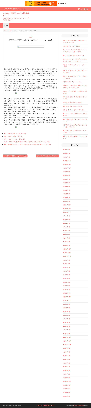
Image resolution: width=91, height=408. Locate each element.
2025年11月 (67, 164)
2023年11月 (67, 253)
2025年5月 (67, 186)
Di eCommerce (79, 405)
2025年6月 (67, 183)
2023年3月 (67, 282)
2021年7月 (67, 356)
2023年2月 (67, 286)
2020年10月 (67, 389)
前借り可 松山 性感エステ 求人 (73, 102)
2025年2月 (67, 197)
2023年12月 (67, 249)
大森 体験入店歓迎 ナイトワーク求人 (15, 133)
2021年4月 (67, 367)
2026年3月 (67, 150)
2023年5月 (67, 275)
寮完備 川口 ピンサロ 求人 (72, 46)
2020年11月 (67, 385)
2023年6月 (67, 271)
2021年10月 (67, 345)
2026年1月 (67, 157)
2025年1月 (67, 201)
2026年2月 (67, 153)
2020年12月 (67, 381)
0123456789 (8, 9)
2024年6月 (67, 227)
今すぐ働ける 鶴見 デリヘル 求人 (74, 55)
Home (6, 25)
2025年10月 (67, 168)
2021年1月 (67, 378)
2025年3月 (67, 194)
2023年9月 (67, 260)
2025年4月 (67, 190)
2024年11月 (67, 208)
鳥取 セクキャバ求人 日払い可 (13, 136)
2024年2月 (67, 242)
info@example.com (21, 9)
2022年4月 (67, 322)
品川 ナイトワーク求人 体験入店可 (14, 139)
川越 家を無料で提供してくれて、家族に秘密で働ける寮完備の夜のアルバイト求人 (27, 144)
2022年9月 (67, 304)
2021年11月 (67, 341)
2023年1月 (67, 289)
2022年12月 (67, 293)
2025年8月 (67, 175)
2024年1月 (67, 245)
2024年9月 (67, 216)
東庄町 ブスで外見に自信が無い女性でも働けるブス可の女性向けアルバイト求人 (27, 142)
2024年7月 (67, 223)
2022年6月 (67, 315)
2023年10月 (67, 256)
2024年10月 (67, 212)
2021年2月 (67, 374)
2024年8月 (67, 219)
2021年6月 (67, 359)
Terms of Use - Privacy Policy (45, 405)
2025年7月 (67, 179)
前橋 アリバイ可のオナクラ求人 (74, 110)
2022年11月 (67, 297)
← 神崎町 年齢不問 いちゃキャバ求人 (15, 156)
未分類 (10, 30)
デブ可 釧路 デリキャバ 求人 (72, 82)
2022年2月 (67, 330)
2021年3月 (67, 370)
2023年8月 (67, 264)
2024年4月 (67, 234)
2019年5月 (67, 396)
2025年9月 (67, 172)
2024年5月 (67, 231)
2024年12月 (67, 205)
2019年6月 (67, 392)
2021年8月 (67, 352)
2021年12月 (67, 337)
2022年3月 (67, 326)
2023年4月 (67, 278)
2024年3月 (67, 238)
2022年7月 (67, 311)
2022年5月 (67, 319)
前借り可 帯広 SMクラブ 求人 (73, 106)
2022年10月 (67, 300)
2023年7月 (67, 267)
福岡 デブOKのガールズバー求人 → (47, 156)
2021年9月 (67, 348)
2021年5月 (67, 363)
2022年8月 (67, 308)
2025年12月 (67, 161)
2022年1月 (67, 334)
